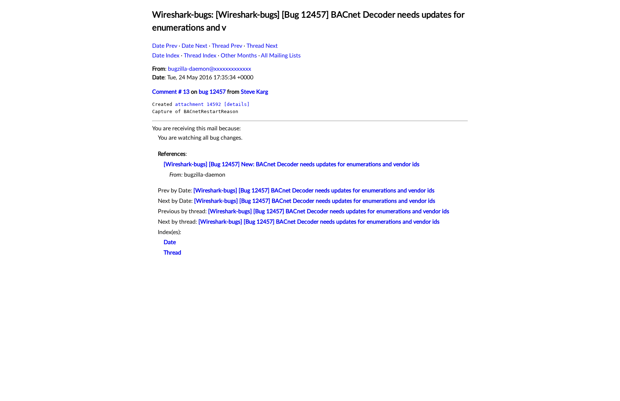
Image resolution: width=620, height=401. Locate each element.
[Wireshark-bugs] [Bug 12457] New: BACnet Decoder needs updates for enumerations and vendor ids (291, 164)
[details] (237, 104)
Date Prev (164, 46)
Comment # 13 (170, 92)
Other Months (239, 56)
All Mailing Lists (281, 56)
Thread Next (262, 46)
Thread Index (200, 56)
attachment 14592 (198, 104)
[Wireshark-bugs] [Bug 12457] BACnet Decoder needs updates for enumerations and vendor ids (314, 190)
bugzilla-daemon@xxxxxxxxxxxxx (209, 69)
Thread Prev (227, 46)
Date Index (165, 56)
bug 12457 (212, 92)
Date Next (194, 46)
